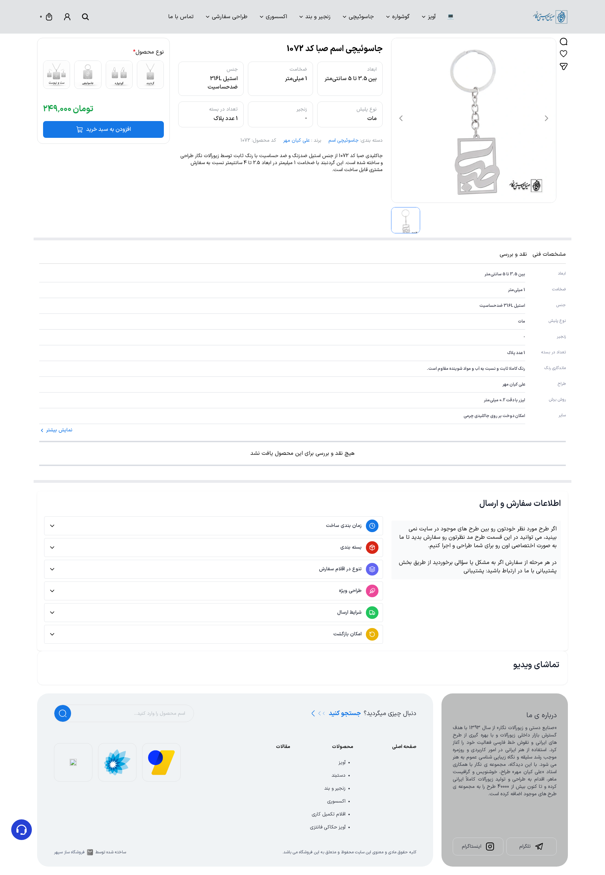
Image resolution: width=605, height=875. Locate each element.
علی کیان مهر (296, 140)
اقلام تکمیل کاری (329, 814)
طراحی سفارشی (230, 17)
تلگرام (525, 846)
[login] (67, 17)
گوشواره (401, 17)
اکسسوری (276, 17)
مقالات (283, 746)
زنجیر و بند (318, 17)
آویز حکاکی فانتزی (328, 827)
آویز (432, 17)
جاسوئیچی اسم (343, 140)
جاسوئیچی (361, 17)
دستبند (339, 775)
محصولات (342, 746)
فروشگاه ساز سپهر (69, 852)
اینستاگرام (471, 846)
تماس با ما (181, 17)
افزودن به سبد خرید (108, 129)
